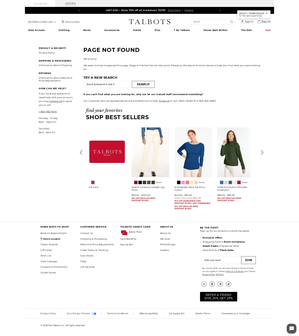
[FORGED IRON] (153, 182)
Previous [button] (81, 152)
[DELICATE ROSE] (196, 182)
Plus (157, 30)
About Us (165, 233)
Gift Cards (46, 250)
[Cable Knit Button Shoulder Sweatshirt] (236, 152)
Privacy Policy (47, 52)
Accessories (112, 30)
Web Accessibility (148, 313)
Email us (164, 100)
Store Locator (72, 22)
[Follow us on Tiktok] (230, 284)
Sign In (242, 13)
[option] (107, 159)
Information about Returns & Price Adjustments (55, 79)
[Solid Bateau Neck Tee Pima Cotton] (193, 152)
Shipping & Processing (93, 238)
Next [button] (262, 152)
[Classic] (93, 182)
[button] (143, 231)
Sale (268, 30)
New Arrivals (36, 30)
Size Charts (86, 255)
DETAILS (220, 274)
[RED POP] (239, 182)
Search (143, 84)
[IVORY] (234, 182)
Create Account (256, 13)
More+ (159, 182)
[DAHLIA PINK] (187, 182)
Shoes (87, 30)
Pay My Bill (126, 244)
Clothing (64, 30)
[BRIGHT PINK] (183, 182)
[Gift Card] (107, 152)
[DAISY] (191, 182)
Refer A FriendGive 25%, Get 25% (218, 297)
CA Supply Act (177, 313)
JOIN (248, 260)
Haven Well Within (215, 30)
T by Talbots (182, 30)
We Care (165, 238)
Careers (164, 250)
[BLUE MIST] (226, 182)
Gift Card (93, 187)
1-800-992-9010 (48, 111)
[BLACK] (140, 182)
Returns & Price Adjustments (97, 244)
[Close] (267, 13)
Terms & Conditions (235, 271)
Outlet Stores (48, 272)
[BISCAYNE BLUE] (221, 182)
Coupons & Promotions (53, 266)
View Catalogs (48, 261)
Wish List (45, 255)
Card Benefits (128, 238)
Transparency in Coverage (235, 313)
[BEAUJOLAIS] (136, 182)
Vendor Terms (202, 313)
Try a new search (100, 78)
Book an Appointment (53, 233)
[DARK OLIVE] (149, 182)
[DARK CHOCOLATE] (144, 182)
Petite (137, 30)
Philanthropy (168, 244)
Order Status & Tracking (94, 250)
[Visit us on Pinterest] (221, 284)
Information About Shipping (55, 65)
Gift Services (87, 266)
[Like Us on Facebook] (213, 284)
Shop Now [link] (174, 10)
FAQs (83, 261)
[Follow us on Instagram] (205, 284)
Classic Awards (49, 244)
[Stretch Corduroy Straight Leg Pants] (150, 152)
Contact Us (55, 101)
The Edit (246, 30)
